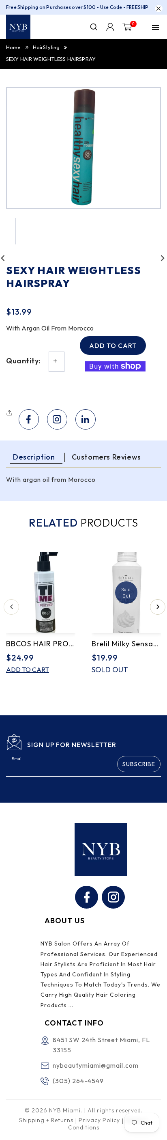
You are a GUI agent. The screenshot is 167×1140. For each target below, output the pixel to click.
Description (34, 457)
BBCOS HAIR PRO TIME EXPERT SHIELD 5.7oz (40, 643)
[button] (10, 413)
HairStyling (46, 47)
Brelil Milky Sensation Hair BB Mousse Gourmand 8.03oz (126, 643)
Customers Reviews (106, 457)
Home (13, 47)
